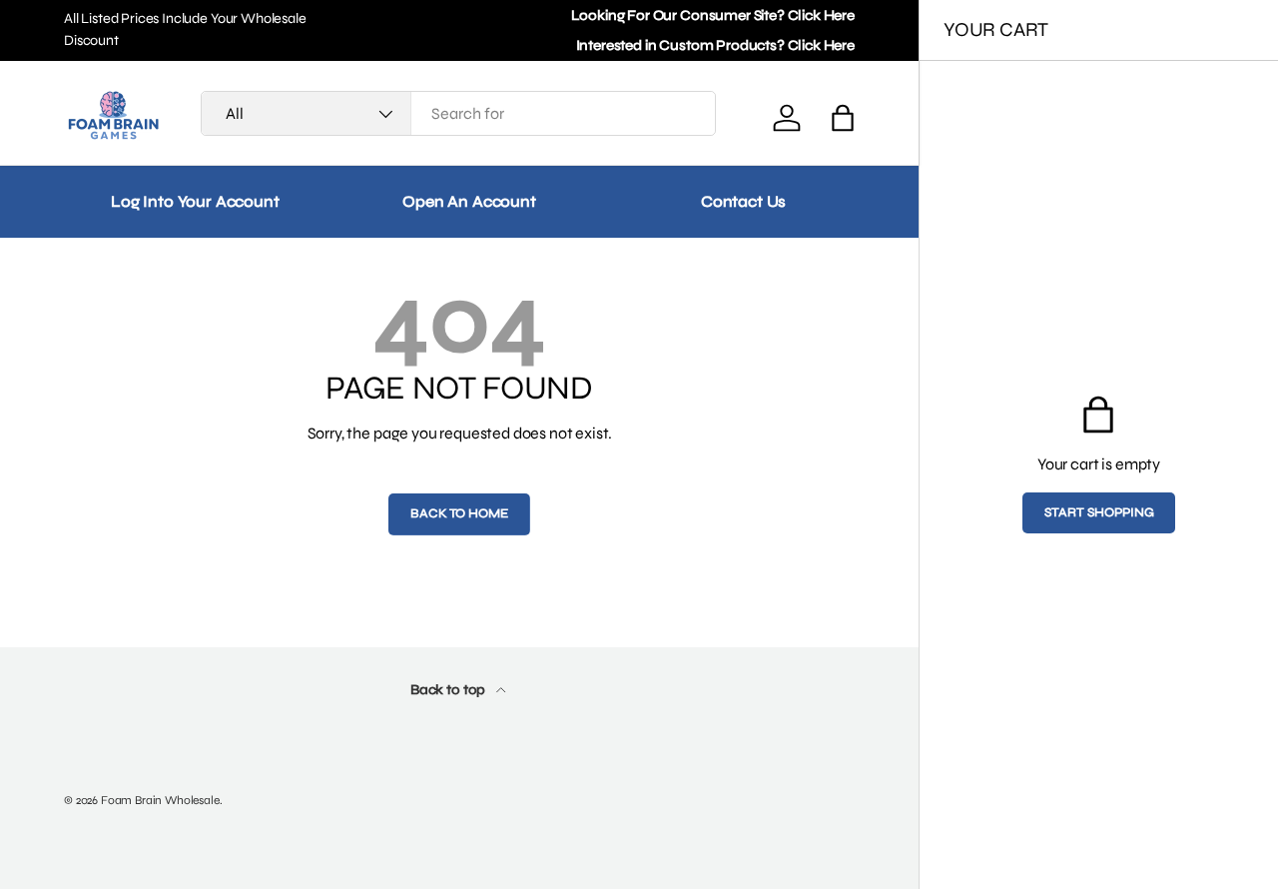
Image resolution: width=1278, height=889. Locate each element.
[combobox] (458, 113)
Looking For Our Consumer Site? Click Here (713, 15)
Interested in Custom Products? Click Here (715, 45)
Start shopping (1099, 512)
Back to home (458, 513)
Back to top (449, 689)
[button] (843, 118)
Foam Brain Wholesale (160, 800)
